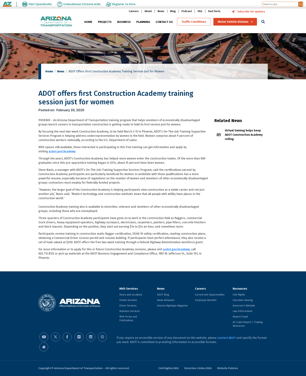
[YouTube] (43, 337)
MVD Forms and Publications (128, 318)
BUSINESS (124, 22)
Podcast (187, 11)
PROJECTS (105, 22)
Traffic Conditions (194, 22)
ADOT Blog (163, 294)
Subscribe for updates (251, 11)
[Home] (56, 22)
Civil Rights (239, 294)
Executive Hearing (243, 300)
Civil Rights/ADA (168, 368)
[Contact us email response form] (43, 346)
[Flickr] (79, 337)
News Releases (165, 300)
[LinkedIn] (90, 337)
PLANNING (143, 22)
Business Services (129, 311)
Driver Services (128, 305)
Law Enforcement (242, 311)
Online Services (128, 300)
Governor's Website (244, 305)
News (161, 11)
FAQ (200, 11)
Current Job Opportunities (210, 294)
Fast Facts (214, 11)
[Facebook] (67, 337)
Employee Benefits (206, 300)
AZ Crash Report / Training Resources (248, 324)
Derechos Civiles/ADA (198, 368)
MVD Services (128, 289)
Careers (134, 11)
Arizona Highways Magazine (172, 305)
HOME (88, 22)
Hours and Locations (130, 294)
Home (49, 71)
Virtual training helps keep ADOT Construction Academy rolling (244, 135)
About (148, 11)
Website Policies (227, 368)
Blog (173, 11)
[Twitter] (55, 337)
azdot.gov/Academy (62, 151)
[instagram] (102, 337)
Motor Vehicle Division (233, 22)
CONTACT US (164, 22)
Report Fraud (240, 316)
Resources (240, 289)
